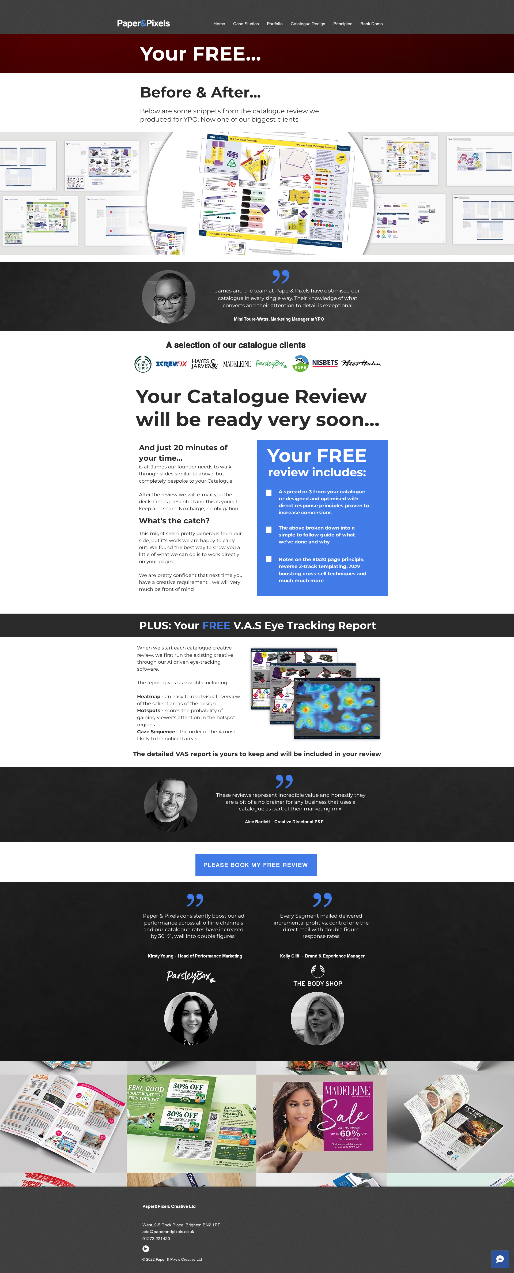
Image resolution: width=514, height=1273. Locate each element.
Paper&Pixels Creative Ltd (169, 1206)
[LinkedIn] (145, 1248)
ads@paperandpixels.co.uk (168, 1231)
